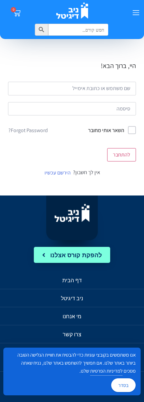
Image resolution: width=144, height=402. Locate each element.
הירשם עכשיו (58, 172)
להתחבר (121, 154)
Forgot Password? (28, 130)
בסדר (123, 385)
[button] (136, 13)
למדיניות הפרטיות (106, 371)
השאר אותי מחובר (106, 130)
